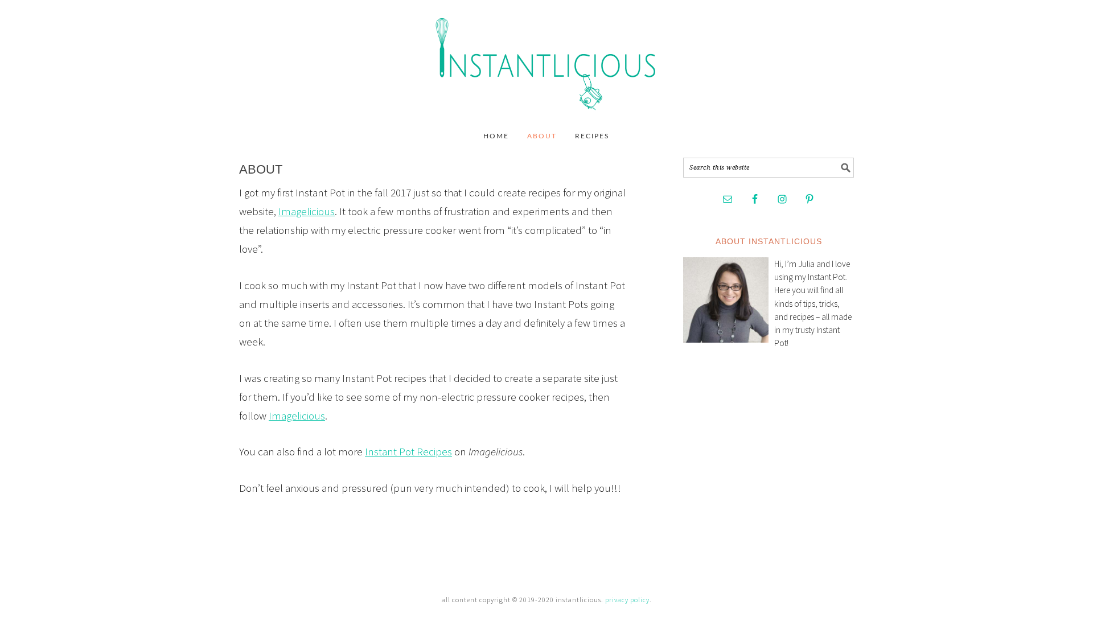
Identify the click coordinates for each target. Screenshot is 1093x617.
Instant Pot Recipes (408, 451)
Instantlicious (546, 58)
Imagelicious (306, 211)
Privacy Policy (627, 599)
